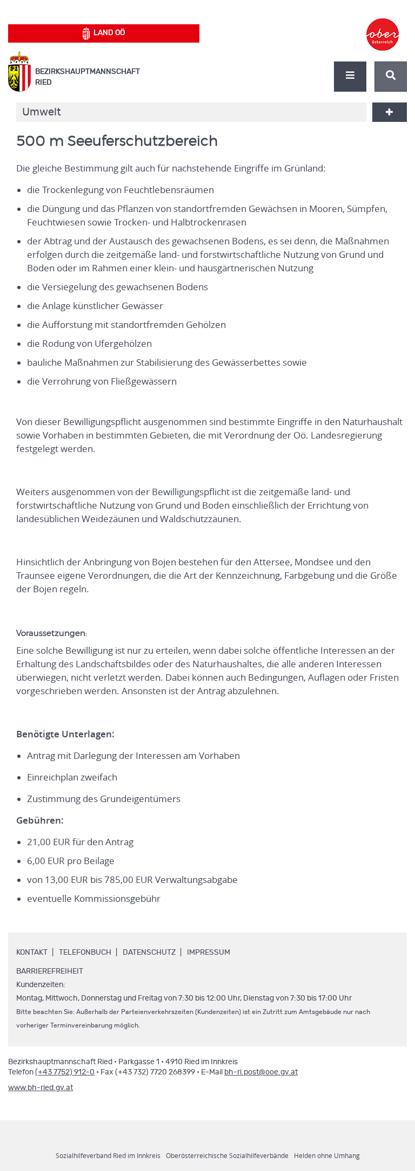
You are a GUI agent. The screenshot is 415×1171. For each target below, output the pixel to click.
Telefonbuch (85, 952)
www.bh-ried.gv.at (40, 1088)
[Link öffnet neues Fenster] (382, 24)
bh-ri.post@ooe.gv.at (261, 1072)
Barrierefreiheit (49, 971)
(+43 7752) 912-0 (65, 1072)
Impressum (208, 952)
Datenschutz (149, 952)
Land (109, 33)
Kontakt (32, 952)
